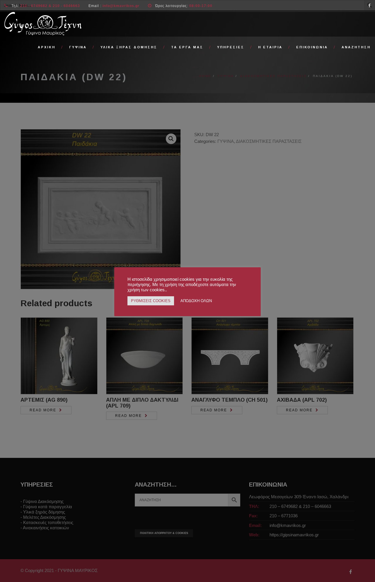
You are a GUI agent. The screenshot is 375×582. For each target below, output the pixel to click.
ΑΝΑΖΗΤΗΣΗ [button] (356, 47)
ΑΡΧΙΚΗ (46, 47)
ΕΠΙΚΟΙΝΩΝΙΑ (312, 47)
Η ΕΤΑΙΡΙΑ (270, 47)
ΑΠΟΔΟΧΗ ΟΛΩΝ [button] (196, 301)
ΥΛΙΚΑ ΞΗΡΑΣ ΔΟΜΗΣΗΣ (128, 47)
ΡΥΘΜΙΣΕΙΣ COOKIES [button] (151, 301)
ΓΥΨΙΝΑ (78, 47)
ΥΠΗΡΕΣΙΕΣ (230, 47)
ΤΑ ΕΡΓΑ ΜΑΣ (187, 47)
